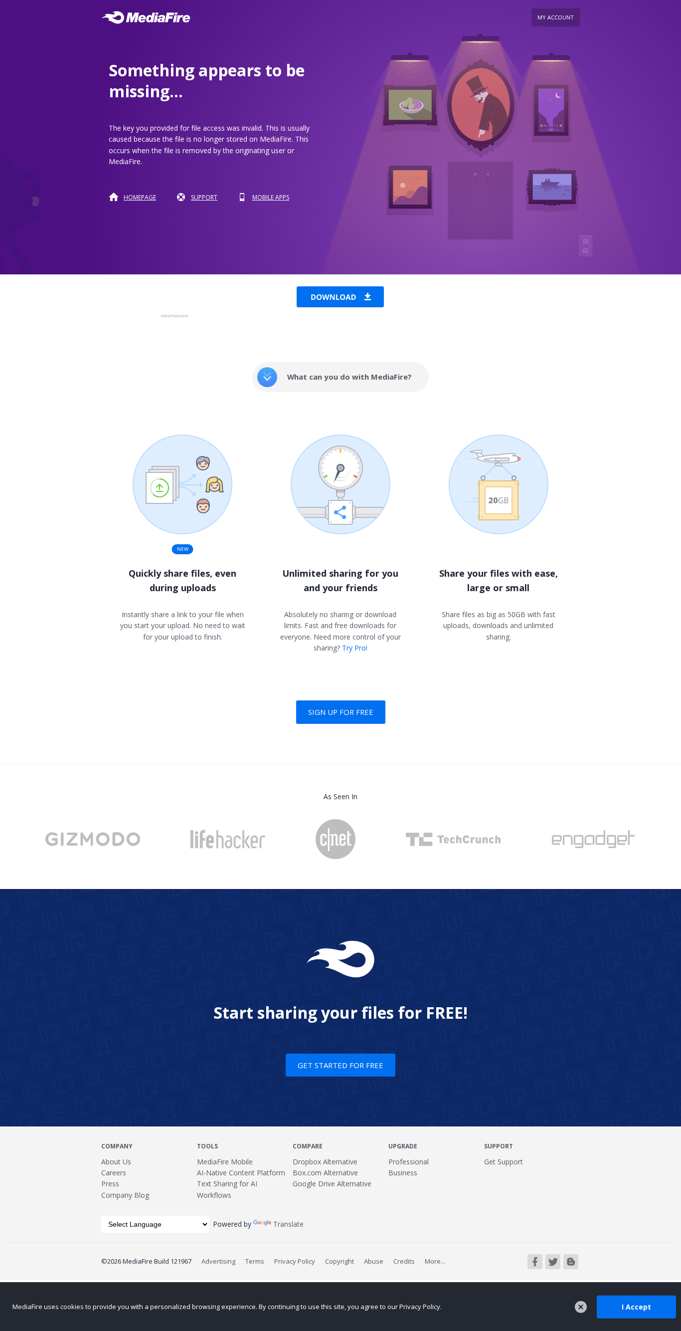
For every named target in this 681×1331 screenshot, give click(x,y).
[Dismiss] (581, 1307)
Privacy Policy (294, 1261)
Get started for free (340, 1065)
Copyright (339, 1261)
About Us (116, 1161)
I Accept (636, 1306)
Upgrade (402, 1146)
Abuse (373, 1261)
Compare (308, 1146)
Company (117, 1146)
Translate (288, 1224)
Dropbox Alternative (325, 1161)
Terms (254, 1261)
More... (435, 1261)
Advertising (218, 1261)
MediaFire (148, 17)
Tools (207, 1146)
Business (402, 1172)
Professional (408, 1161)
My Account (555, 17)
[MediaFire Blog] (570, 1261)
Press (110, 1183)
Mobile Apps (270, 197)
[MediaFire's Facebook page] (534, 1261)
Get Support (503, 1161)
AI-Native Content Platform (241, 1172)
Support (204, 197)
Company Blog (125, 1195)
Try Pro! (354, 648)
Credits (404, 1261)
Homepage (140, 197)
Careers (113, 1172)
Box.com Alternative (325, 1172)
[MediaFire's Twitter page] (552, 1261)
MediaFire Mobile (225, 1161)
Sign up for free (340, 712)
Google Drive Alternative (332, 1183)
